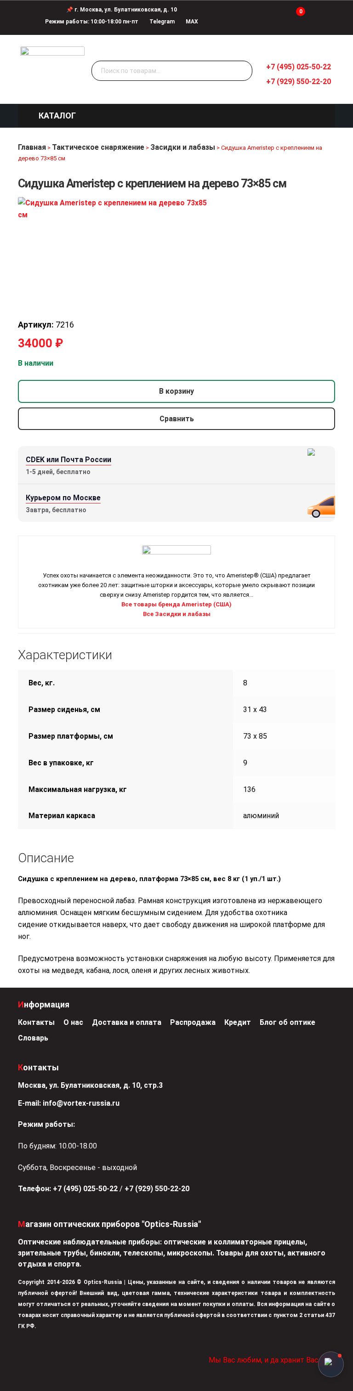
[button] (57, 116)
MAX (191, 21)
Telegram (161, 21)
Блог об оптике (287, 1022)
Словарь (33, 1038)
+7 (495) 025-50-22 (298, 66)
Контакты (36, 1022)
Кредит (237, 1022)
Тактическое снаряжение (98, 147)
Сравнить (176, 418)
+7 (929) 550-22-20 (298, 81)
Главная (32, 147)
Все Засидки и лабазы (177, 614)
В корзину (176, 391)
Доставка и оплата (126, 1022)
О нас (73, 1022)
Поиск (243, 71)
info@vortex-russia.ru (81, 1103)
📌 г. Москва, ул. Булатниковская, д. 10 (121, 9)
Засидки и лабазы (182, 147)
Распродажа (193, 1022)
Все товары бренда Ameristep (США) (176, 604)
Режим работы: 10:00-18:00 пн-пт (91, 21)
